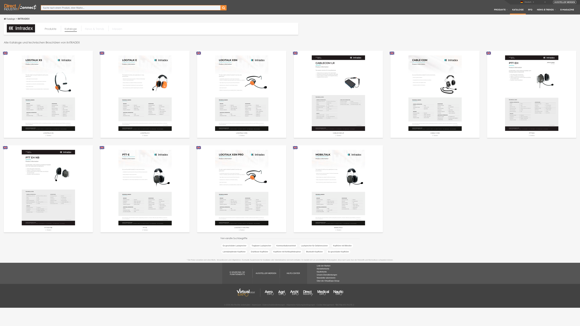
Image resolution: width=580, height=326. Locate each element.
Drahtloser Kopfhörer (259, 252)
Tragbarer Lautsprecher (261, 246)
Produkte (500, 9)
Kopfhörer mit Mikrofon (342, 246)
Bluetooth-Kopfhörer (314, 252)
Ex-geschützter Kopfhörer (338, 252)
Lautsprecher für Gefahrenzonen (314, 246)
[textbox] (131, 7)
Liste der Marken (323, 266)
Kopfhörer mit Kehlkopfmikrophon (287, 252)
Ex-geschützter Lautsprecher (234, 246)
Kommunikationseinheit (286, 246)
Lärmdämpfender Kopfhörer (234, 252)
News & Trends (545, 9)
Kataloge (518, 9)
